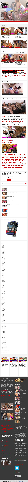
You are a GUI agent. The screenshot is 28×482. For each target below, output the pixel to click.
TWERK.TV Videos (4, 349)
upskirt (16, 436)
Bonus (18, 428)
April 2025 (3, 256)
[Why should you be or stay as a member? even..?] (20, 44)
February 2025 (3, 258)
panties (22, 432)
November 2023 (3, 271)
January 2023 (3, 279)
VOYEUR (25, 436)
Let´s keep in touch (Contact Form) (19, 464)
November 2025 (3, 250)
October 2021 (3, 292)
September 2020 (3, 303)
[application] (12, 89)
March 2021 (3, 298)
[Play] (2, 94)
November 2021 (3, 291)
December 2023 (3, 270)
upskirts (19, 436)
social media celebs (23, 434)
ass (21, 426)
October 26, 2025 (3, 37)
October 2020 (3, 302)
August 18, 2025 (12, 366)
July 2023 (3, 274)
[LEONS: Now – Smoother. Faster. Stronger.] (7, 31)
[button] (12, 88)
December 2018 (3, 321)
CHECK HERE (11, 121)
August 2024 (3, 263)
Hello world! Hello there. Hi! (19, 62)
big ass (25, 427)
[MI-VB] (7, 44)
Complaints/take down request (18, 459)
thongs (20, 435)
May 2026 (3, 245)
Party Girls (3, 341)
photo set (20, 433)
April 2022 (3, 287)
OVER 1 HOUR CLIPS (4, 360)
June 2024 (3, 265)
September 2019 (3, 313)
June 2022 (3, 285)
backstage (23, 427)
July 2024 (3, 264)
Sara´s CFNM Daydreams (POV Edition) (11, 196)
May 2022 (3, 286)
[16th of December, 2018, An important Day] (7, 58)
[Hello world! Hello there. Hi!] (20, 58)
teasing (17, 435)
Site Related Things (6, 46)
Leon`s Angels (3, 333)
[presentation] (25, 356)
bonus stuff (17, 430)
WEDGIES (16, 437)
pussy (22, 433)
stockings (15, 435)
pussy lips (24, 433)
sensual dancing (19, 434)
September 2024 (3, 262)
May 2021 (3, 296)
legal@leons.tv (19, 461)
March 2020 (3, 308)
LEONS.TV (4, 9)
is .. (15, 35)
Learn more (20, 481)
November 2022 (3, 281)
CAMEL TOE (22, 430)
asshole (16, 427)
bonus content (23, 428)
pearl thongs (18, 433)
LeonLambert (7, 37)
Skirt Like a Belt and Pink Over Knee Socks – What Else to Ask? (13, 204)
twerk (22, 435)
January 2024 (3, 269)
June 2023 (3, 275)
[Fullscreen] (22, 94)
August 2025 (3, 253)
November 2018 (3, 322)
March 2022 (3, 288)
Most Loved (3, 336)
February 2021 (3, 299)
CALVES (20, 430)
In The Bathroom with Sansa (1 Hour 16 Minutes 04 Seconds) (22, 364)
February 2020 (3, 309)
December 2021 (3, 290)
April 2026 (3, 246)
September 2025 (3, 252)
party (15, 433)
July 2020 (3, 305)
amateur (20, 426)
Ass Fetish (24, 426)
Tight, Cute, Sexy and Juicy (9, 200)
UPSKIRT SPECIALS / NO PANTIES (5, 350)
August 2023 (3, 273)
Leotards (2, 444)
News (15, 60)
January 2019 (3, 320)
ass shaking (19, 427)
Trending (10, 46)
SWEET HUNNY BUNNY (4, 347)
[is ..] (20, 31)
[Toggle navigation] (2, 21)
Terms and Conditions (4, 390)
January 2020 (3, 310)
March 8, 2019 (16, 50)
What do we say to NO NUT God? (5, 441)
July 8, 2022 (16, 36)
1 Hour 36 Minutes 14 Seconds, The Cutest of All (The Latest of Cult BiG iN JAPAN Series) (5, 364)
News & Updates (3, 339)
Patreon (15, 78)
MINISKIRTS (15, 432)
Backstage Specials (4, 326)
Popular (3, 46)
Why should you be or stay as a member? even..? (19, 49)
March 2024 (3, 267)
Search (25, 183)
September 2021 (3, 293)
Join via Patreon (5, 78)
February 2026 (3, 248)
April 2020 (3, 307)
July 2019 (3, 315)
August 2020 (3, 304)
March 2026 (3, 247)
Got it (22, 481)
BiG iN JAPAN (3, 327)
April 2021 (3, 297)
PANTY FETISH (24, 432)
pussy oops (16, 434)
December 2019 (3, 311)
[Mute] (21, 94)
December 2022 (3, 280)
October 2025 (3, 251)
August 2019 (3, 314)
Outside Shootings (6, 445)
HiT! (6, 359)
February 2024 (3, 268)
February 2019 (3, 319)
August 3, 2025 (20, 365)
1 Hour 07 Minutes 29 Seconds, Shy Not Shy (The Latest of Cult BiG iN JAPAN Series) (13, 364)
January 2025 (3, 259)
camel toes (25, 430)
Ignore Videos (3, 331)
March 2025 (3, 257)
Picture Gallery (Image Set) (5, 342)
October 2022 (3, 282)
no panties (19, 432)
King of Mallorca (3, 332)
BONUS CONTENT (3, 359)
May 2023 (3, 276)
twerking (24, 435)
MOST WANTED (3, 337)
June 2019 (3, 316)
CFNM (4, 446)
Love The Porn (3, 335)
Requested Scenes (4, 344)
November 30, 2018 (17, 63)
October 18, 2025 (3, 366)
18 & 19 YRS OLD (17, 426)
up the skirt (22, 436)
